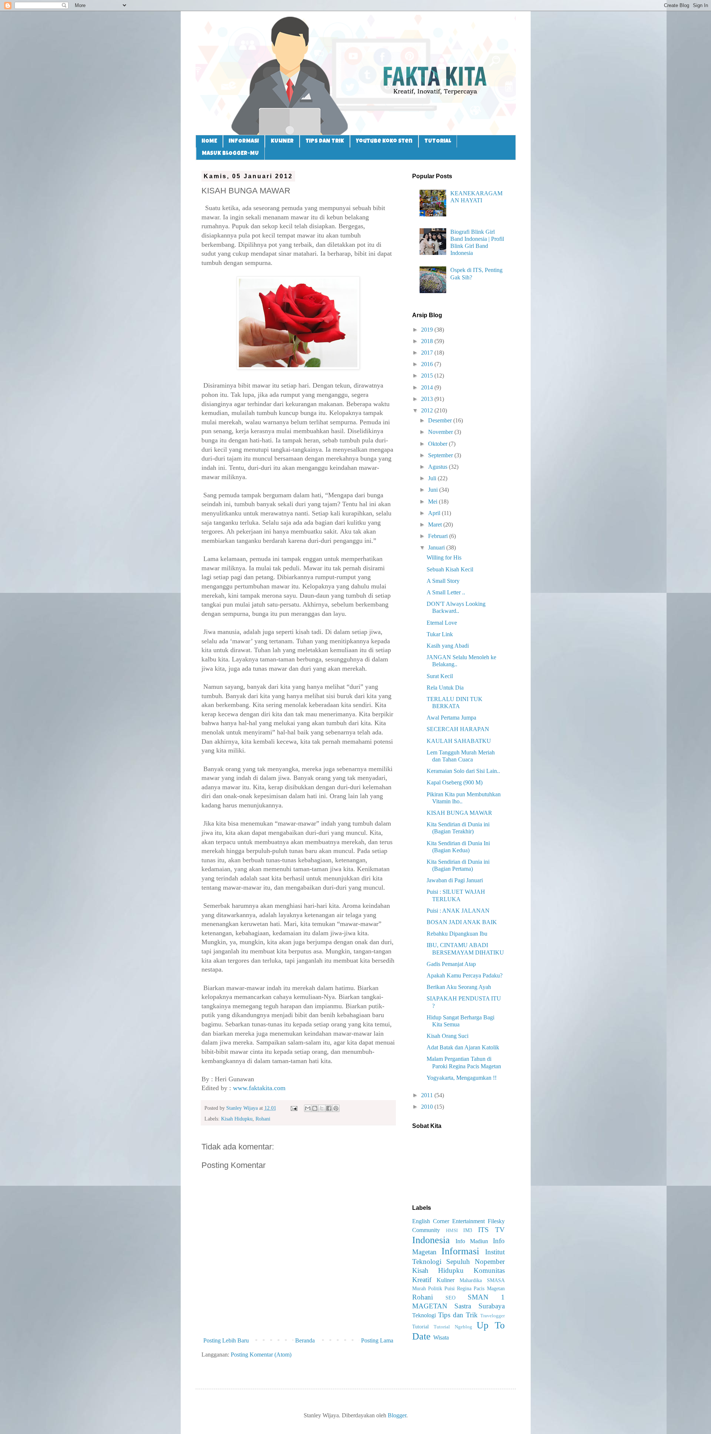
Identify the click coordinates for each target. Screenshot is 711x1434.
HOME (209, 141)
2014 (427, 387)
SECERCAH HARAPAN (458, 729)
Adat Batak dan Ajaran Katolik (463, 1047)
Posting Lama (377, 1340)
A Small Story (443, 581)
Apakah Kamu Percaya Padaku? (465, 975)
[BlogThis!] (314, 1108)
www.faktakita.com (259, 1088)
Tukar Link (440, 634)
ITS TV (491, 1230)
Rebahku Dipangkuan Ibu (457, 933)
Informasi (460, 1251)
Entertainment (468, 1221)
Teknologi (424, 1315)
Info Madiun (471, 1241)
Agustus (438, 467)
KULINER (282, 141)
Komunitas (489, 1270)
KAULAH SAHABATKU (459, 741)
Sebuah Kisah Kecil (450, 569)
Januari (437, 547)
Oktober (438, 444)
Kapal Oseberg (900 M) (455, 782)
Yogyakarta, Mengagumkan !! (462, 1078)
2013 (427, 399)
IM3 (467, 1230)
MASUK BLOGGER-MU (230, 153)
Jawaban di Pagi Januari (455, 880)
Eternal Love (442, 623)
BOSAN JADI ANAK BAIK (462, 922)
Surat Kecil (440, 676)
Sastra (462, 1306)
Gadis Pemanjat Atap (451, 964)
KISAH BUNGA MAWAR (459, 813)
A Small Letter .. (446, 592)
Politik (435, 1288)
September (441, 455)
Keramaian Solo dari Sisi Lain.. (463, 771)
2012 (427, 410)
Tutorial (420, 1327)
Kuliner (445, 1280)
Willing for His (444, 557)
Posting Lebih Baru (226, 1340)
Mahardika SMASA (482, 1280)
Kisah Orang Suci (447, 1036)
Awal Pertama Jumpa (451, 717)
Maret (435, 524)
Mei (433, 501)
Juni (433, 490)
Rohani (263, 1119)
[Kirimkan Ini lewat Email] (307, 1108)
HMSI (452, 1230)
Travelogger (492, 1315)
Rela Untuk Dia (445, 687)
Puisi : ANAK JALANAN (458, 910)
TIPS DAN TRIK (325, 141)
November (441, 432)
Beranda (305, 1340)
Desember (440, 420)
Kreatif (421, 1280)
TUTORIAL (437, 141)
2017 (427, 352)
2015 (427, 375)
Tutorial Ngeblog (453, 1327)
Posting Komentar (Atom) (261, 1354)
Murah (419, 1288)
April (435, 513)
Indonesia (431, 1240)
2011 (427, 1095)
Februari (438, 536)
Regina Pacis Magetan (480, 1288)
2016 (427, 364)
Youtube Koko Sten (384, 141)
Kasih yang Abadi (448, 646)
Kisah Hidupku (237, 1119)
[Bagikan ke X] (322, 1108)
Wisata (441, 1337)
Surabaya (491, 1306)
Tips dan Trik (458, 1315)
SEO (450, 1298)
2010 (427, 1106)
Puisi (449, 1288)
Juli (433, 478)
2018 (427, 341)
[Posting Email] (293, 1108)
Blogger (397, 1415)
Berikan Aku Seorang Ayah (459, 987)
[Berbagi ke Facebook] (329, 1108)
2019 (427, 329)
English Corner (430, 1221)
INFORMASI (244, 141)
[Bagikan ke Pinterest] (336, 1108)
